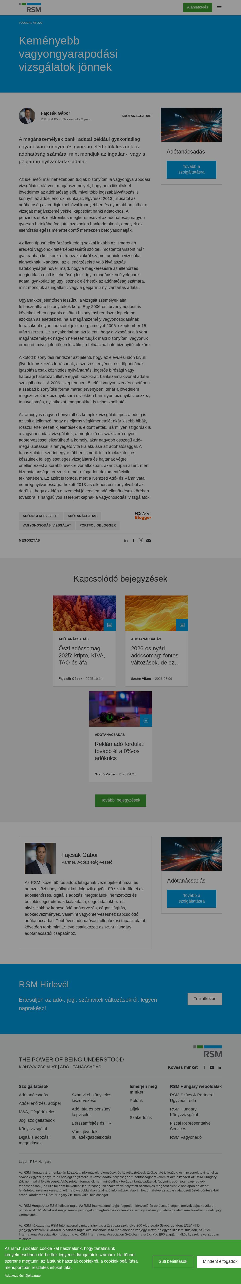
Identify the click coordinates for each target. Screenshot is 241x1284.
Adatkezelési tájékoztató (23, 1275)
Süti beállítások (173, 1261)
